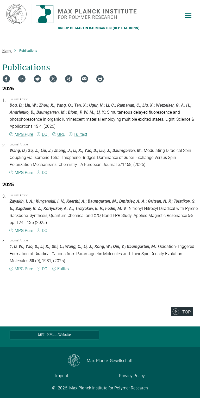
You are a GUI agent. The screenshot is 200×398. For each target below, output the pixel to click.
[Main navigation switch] (188, 15)
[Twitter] (53, 79)
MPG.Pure (24, 134)
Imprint (61, 375)
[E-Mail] (84, 79)
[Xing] (69, 79)
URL (61, 134)
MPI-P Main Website (54, 335)
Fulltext (80, 134)
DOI (45, 134)
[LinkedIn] (22, 79)
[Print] (100, 79)
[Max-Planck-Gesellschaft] (77, 361)
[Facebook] (6, 79)
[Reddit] (37, 79)
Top (186, 311)
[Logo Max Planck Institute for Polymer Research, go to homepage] (91, 14)
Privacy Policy (132, 375)
